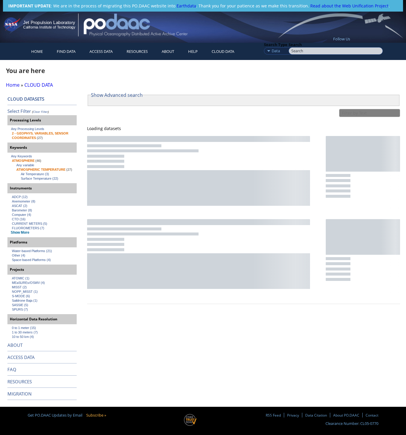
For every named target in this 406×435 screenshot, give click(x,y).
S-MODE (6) (21, 296)
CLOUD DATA (223, 51)
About (168, 51)
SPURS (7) (20, 309)
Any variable (25, 165)
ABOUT (15, 345)
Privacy (293, 415)
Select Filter (19, 111)
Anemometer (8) (23, 201)
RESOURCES (137, 51)
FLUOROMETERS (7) (28, 228)
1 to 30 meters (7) (25, 332)
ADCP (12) (20, 197)
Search (295, 44)
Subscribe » (96, 415)
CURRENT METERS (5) (29, 223)
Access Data (101, 51)
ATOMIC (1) (20, 278)
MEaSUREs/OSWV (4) (28, 282)
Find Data (66, 51)
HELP (193, 51)
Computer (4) (21, 214)
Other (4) (18, 255)
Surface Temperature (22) (39, 178)
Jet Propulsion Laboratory (49, 22)
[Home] (141, 24)
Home (37, 51)
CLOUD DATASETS (25, 99)
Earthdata (186, 6)
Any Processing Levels (27, 129)
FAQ (11, 369)
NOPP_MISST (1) (25, 291)
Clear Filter (40, 112)
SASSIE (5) (20, 305)
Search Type (275, 44)
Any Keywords (21, 156)
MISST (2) (19, 287)
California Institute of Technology (49, 27)
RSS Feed (273, 415)
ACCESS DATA (21, 357)
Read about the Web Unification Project (349, 6)
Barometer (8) (22, 210)
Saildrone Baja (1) (24, 300)
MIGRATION (19, 394)
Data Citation (316, 415)
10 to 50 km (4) (23, 336)
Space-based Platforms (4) (31, 260)
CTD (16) (19, 219)
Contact (372, 415)
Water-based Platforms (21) (32, 251)
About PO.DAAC (346, 415)
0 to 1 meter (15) (24, 328)
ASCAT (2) (19, 206)
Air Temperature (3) (35, 174)
